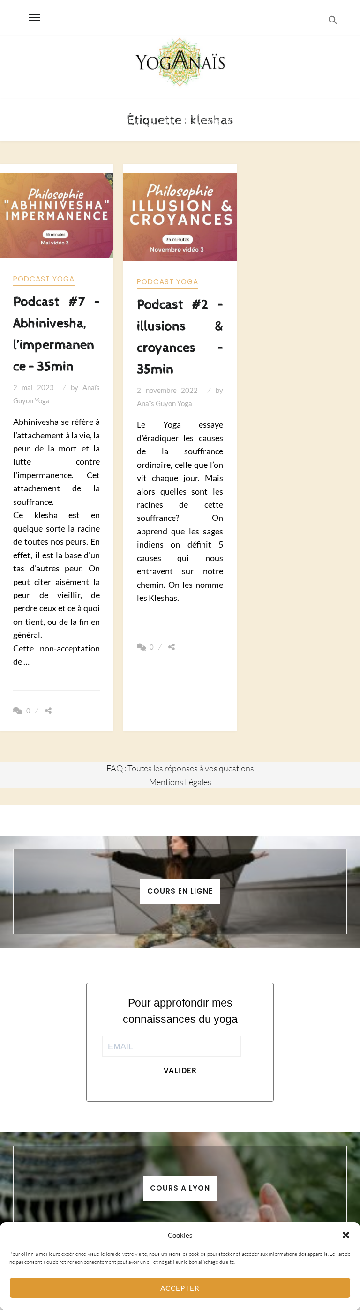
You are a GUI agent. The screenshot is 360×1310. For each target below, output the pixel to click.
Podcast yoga (44, 279)
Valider (180, 1070)
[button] (346, 1235)
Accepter (180, 1288)
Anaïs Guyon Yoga (164, 403)
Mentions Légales (180, 782)
